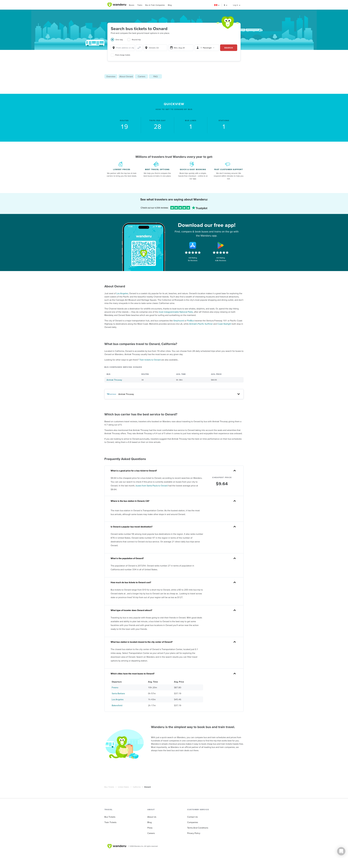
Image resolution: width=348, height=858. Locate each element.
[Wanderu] (116, 4)
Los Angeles (122, 293)
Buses (131, 5)
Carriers (141, 76)
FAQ (155, 76)
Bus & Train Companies (155, 5)
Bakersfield (117, 705)
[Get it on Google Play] (220, 245)
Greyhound (178, 320)
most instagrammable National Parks (176, 312)
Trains (139, 5)
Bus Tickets (109, 787)
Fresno (115, 687)
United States (123, 787)
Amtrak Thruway (114, 380)
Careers (151, 833)
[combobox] (123, 48)
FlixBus (190, 320)
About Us (151, 817)
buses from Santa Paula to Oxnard (152, 485)
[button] (217, 5)
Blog (170, 5)
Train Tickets (110, 822)
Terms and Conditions (197, 827)
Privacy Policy (193, 833)
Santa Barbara (118, 693)
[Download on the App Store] (193, 245)
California (137, 787)
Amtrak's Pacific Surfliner (201, 324)
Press (149, 827)
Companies (192, 822)
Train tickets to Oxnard (150, 359)
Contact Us (192, 817)
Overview (110, 76)
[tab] (119, 41)
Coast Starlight (224, 324)
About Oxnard (126, 76)
